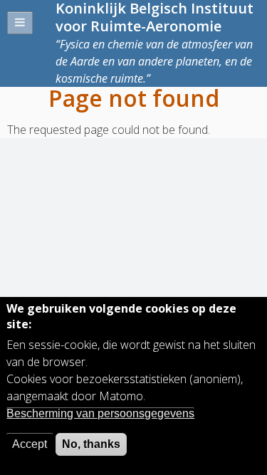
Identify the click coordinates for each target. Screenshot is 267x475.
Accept (29, 444)
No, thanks (91, 444)
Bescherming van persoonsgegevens (100, 413)
